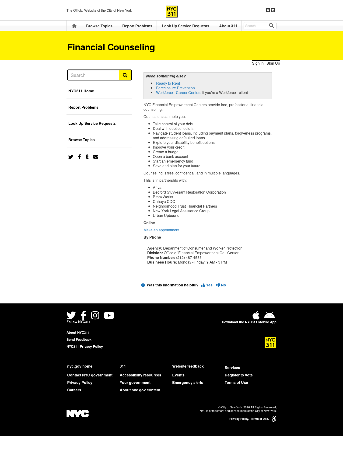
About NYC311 (78, 332)
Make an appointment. (162, 230)
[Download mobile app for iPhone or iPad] (256, 317)
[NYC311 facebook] (83, 315)
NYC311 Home (81, 91)
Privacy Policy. (239, 419)
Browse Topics (99, 25)
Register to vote (239, 375)
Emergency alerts (187, 382)
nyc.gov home (79, 366)
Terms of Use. (259, 419)
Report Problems (137, 25)
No (223, 285)
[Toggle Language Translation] (270, 10)
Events (178, 375)
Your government (135, 382)
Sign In (258, 63)
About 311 (228, 25)
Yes (209, 285)
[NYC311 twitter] (72, 315)
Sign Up (273, 63)
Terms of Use (236, 382)
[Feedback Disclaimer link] (143, 285)
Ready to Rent (168, 83)
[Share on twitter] (70, 156)
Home (74, 26)
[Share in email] (95, 156)
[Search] (125, 75)
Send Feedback (78, 339)
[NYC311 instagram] (95, 315)
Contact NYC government (89, 375)
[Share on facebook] (79, 156)
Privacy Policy (79, 382)
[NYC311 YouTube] (109, 315)
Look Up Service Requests (185, 25)
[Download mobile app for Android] (269, 317)
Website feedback (188, 366)
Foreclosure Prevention (175, 87)
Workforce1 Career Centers (178, 92)
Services (232, 367)
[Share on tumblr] (87, 156)
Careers (74, 390)
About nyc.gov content (140, 390)
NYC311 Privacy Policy (84, 346)
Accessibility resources (140, 375)
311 (123, 366)
